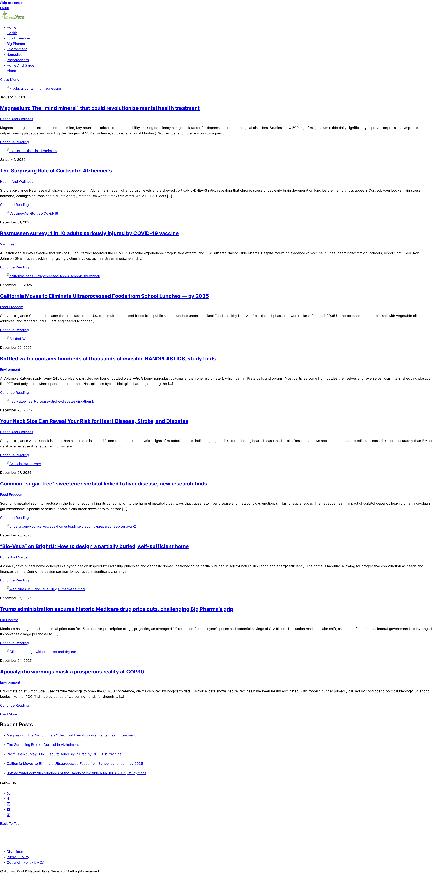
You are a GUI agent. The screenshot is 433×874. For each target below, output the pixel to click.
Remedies (14, 54)
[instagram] (8, 804)
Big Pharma (16, 44)
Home (11, 27)
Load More (8, 714)
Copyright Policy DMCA (25, 862)
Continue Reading (14, 142)
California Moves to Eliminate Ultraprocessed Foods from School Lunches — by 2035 (104, 296)
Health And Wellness (16, 119)
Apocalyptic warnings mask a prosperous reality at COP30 (72, 671)
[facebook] (8, 798)
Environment (17, 49)
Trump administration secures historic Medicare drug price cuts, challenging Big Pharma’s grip (116, 609)
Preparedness (18, 60)
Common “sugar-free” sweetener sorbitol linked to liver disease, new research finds (103, 484)
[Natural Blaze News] (12, 19)
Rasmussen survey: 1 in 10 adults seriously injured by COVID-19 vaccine (89, 233)
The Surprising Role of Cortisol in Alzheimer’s (56, 171)
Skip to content (12, 3)
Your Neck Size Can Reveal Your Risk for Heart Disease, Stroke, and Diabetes (94, 421)
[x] (8, 793)
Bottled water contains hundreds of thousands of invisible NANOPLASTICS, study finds (108, 358)
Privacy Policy (18, 857)
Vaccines (7, 244)
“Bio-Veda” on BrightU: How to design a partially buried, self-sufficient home (94, 546)
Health (12, 33)
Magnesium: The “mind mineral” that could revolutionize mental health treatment (100, 108)
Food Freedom (18, 38)
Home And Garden (21, 65)
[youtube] (9, 809)
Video (11, 71)
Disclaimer (15, 852)
